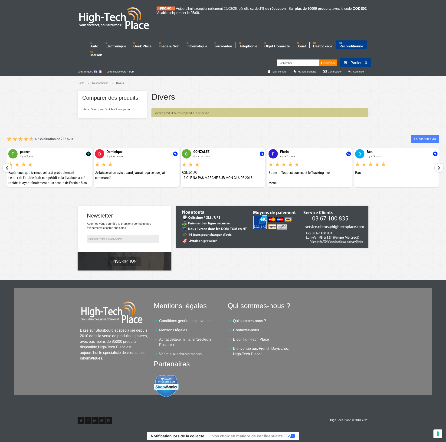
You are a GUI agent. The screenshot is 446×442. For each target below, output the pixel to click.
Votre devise (114, 71)
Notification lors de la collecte (177, 436)
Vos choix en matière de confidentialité (247, 436)
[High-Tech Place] (117, 19)
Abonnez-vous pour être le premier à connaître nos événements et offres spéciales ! (119, 226)
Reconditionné (100, 83)
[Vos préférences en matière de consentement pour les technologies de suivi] (437, 433)
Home (81, 83)
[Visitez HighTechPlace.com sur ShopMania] (166, 377)
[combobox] (297, 62)
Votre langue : (85, 71)
